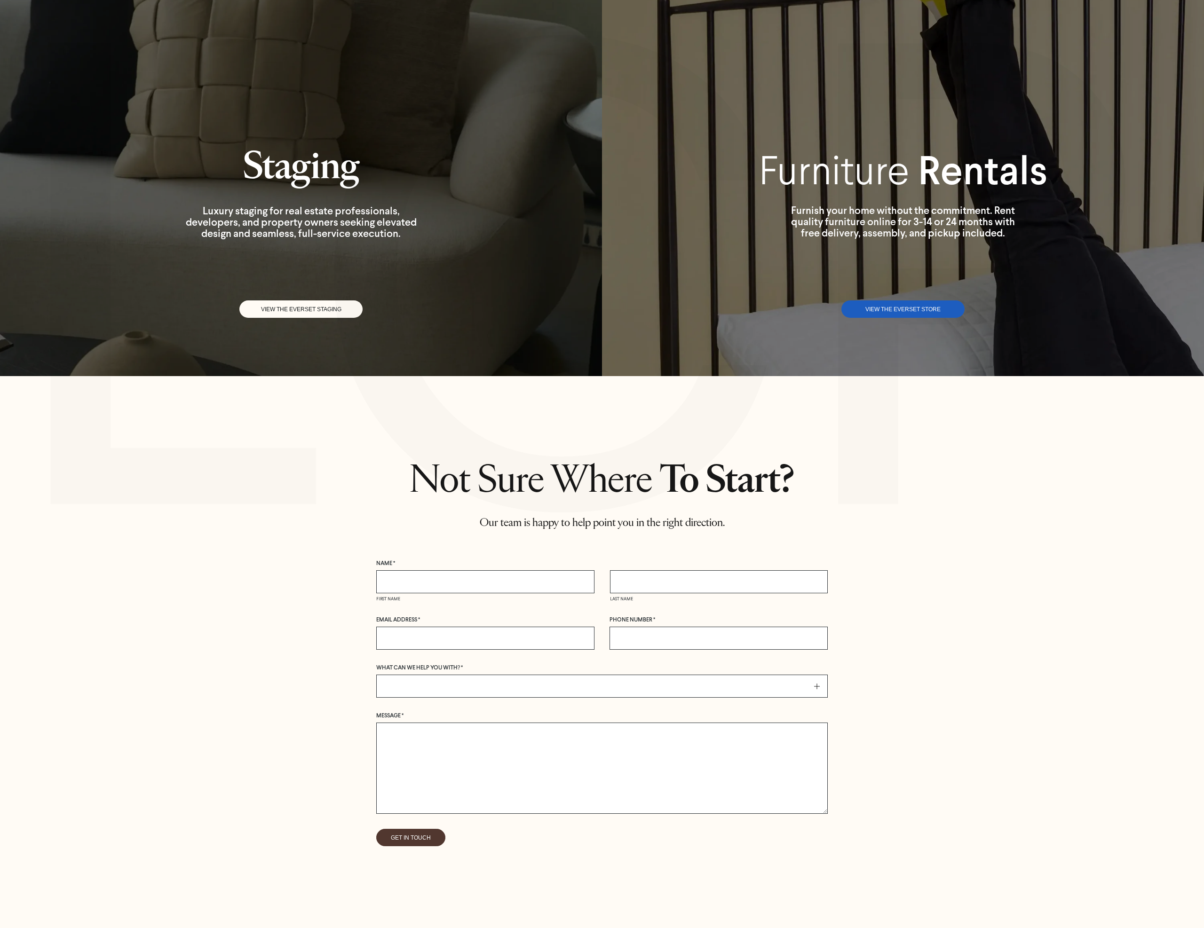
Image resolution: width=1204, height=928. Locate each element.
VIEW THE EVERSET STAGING (301, 309)
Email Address (398, 620)
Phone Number (632, 620)
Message (390, 716)
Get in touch (411, 837)
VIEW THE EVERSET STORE (903, 309)
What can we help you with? (419, 668)
